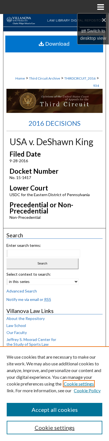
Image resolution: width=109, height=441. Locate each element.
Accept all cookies (55, 409)
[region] (54, 393)
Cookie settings (79, 383)
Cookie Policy (87, 390)
